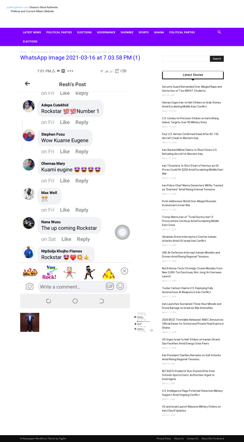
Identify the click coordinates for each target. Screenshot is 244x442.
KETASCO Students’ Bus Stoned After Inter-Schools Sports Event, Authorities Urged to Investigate (189, 375)
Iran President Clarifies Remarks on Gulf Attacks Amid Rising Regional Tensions (191, 357)
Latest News (32, 32)
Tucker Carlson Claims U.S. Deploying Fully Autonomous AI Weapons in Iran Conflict (187, 290)
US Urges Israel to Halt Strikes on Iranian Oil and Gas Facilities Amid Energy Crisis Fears (191, 341)
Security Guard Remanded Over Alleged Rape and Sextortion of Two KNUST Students (192, 88)
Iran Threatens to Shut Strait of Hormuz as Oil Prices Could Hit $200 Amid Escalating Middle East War (192, 169)
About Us (179, 438)
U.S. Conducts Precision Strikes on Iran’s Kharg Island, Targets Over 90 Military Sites (190, 120)
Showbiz (127, 32)
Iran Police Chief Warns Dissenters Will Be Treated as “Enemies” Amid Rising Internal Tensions (192, 187)
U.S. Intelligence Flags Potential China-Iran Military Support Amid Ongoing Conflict (192, 392)
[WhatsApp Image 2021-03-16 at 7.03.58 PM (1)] (75, 307)
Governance (106, 32)
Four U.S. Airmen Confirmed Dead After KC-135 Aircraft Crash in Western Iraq (190, 136)
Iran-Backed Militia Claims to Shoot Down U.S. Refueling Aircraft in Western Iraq (189, 151)
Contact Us (192, 438)
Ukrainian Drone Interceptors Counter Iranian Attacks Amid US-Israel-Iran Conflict (189, 238)
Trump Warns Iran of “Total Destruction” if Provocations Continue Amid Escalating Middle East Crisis (190, 221)
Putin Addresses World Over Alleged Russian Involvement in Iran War (189, 203)
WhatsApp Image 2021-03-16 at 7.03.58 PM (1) (55, 51)
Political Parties (59, 32)
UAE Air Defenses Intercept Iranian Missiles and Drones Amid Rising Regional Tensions (191, 254)
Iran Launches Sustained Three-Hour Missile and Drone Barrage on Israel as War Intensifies (191, 305)
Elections (84, 32)
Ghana (159, 32)
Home (23, 51)
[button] (219, 32)
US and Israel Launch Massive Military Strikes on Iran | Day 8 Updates (191, 408)
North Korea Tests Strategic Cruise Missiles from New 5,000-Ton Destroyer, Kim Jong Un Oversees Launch (192, 272)
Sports (144, 32)
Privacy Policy (164, 438)
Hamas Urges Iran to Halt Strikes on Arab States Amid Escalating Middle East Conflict (191, 104)
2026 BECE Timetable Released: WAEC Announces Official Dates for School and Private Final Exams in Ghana (193, 323)
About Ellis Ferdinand (212, 438)
